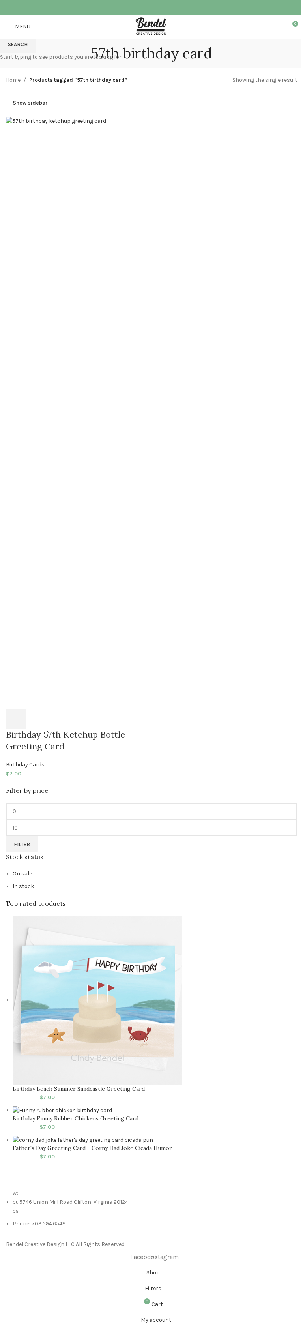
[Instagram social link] (156, 7)
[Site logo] (151, 26)
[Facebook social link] (147, 7)
